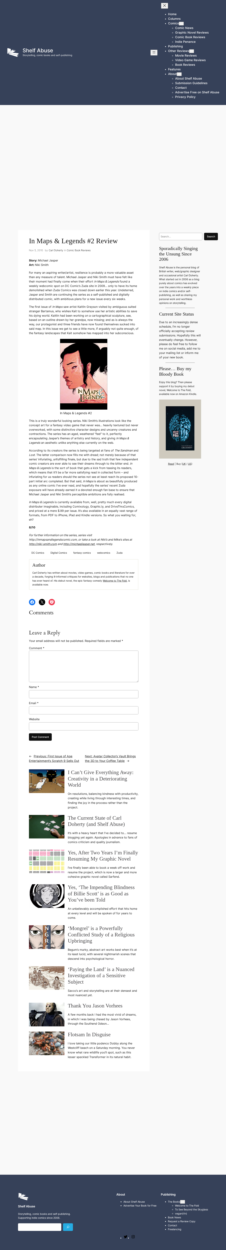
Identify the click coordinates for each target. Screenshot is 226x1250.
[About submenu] (179, 74)
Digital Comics (58, 552)
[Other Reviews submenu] (191, 51)
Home (172, 14)
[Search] (68, 1227)
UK (184, 463)
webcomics (103, 552)
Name (34, 687)
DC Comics (37, 552)
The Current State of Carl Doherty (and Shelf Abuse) (96, 821)
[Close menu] (164, 6)
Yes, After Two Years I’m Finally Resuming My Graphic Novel (103, 856)
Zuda (120, 552)
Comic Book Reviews (79, 250)
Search (211, 236)
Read (171, 463)
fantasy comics (82, 552)
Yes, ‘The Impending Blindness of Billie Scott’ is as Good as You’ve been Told (101, 893)
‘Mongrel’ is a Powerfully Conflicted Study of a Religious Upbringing (101, 934)
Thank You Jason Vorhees (95, 1006)
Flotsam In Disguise (89, 1034)
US (189, 463)
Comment (36, 648)
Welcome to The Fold (115, 580)
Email (33, 703)
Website (34, 719)
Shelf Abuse (38, 50)
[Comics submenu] (181, 23)
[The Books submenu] (182, 1202)
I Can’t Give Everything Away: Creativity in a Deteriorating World (100, 779)
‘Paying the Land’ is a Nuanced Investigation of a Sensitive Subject (101, 975)
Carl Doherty (56, 250)
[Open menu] (153, 53)
